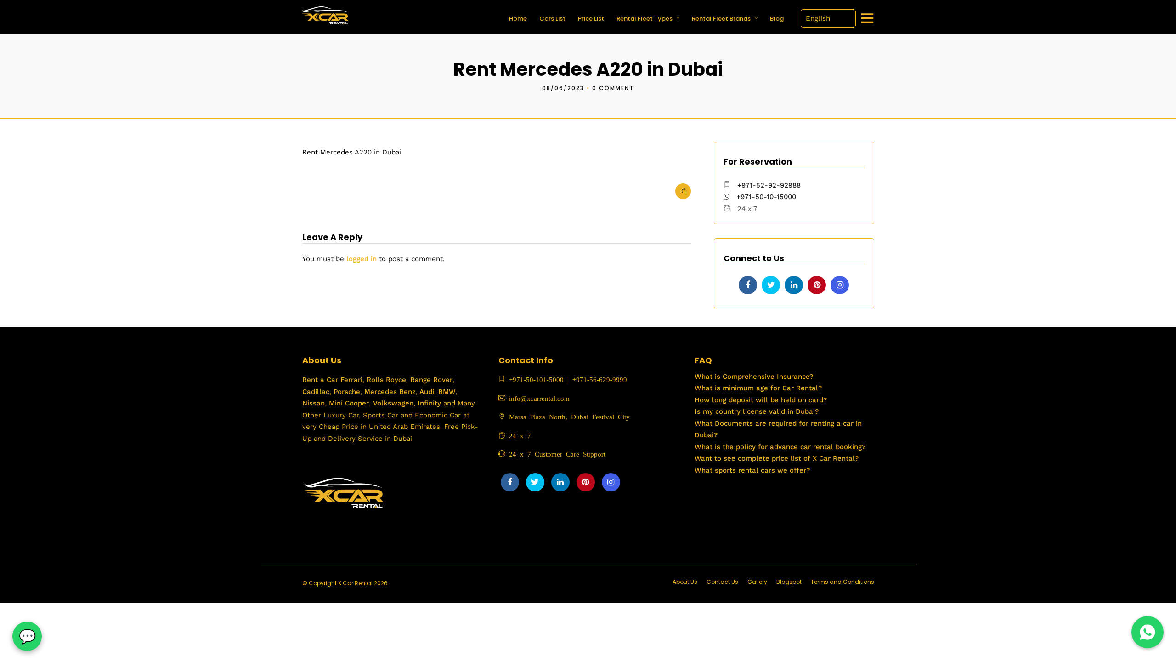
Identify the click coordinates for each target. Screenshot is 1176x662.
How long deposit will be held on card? (761, 400)
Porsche (345, 392)
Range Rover (430, 380)
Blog (777, 18)
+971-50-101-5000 (534, 379)
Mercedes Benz (389, 392)
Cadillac (315, 392)
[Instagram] (840, 285)
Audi (426, 392)
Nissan (313, 403)
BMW (446, 392)
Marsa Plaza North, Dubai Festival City (567, 416)
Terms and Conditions (842, 582)
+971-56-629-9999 (599, 379)
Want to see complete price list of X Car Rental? (777, 458)
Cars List (552, 18)
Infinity (429, 403)
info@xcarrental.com (539, 397)
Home (518, 18)
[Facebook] (748, 285)
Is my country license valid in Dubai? (757, 411)
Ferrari (350, 380)
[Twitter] (771, 285)
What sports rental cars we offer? (752, 470)
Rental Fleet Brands (721, 18)
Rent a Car (320, 380)
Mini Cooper (349, 403)
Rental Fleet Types (644, 18)
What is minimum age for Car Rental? (758, 388)
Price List (591, 18)
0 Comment (613, 88)
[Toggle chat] (27, 636)
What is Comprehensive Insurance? (754, 376)
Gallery (757, 582)
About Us (685, 582)
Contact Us (722, 582)
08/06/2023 (563, 88)
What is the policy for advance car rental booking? (780, 447)
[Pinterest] (817, 285)
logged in (361, 259)
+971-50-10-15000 (765, 197)
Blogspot (789, 582)
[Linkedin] (794, 285)
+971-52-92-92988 (769, 185)
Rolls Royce (386, 380)
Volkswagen (393, 403)
